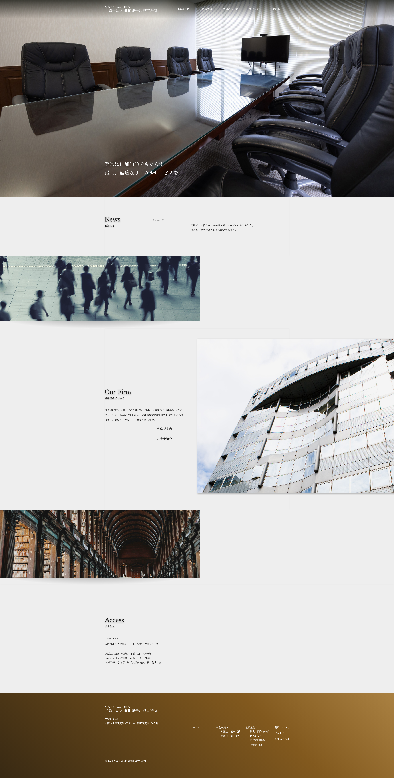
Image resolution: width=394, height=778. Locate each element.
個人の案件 (256, 736)
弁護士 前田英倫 (230, 731)
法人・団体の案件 (260, 731)
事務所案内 (183, 9)
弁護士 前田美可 (230, 736)
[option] (197, 98)
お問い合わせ (277, 9)
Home (196, 727)
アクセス (254, 9)
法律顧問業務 (257, 740)
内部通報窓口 (257, 744)
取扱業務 (207, 9)
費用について (230, 9)
